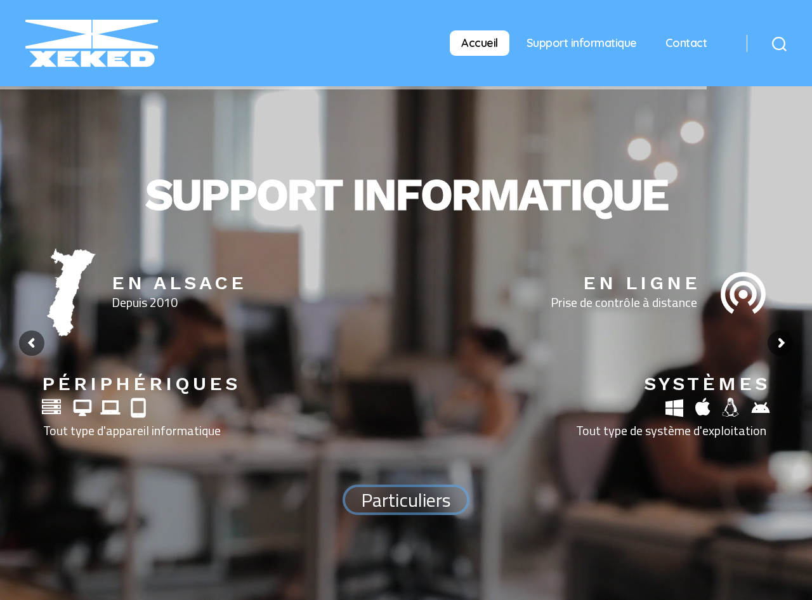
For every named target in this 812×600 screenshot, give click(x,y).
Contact (686, 43)
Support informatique (582, 43)
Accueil (479, 43)
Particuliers (406, 499)
